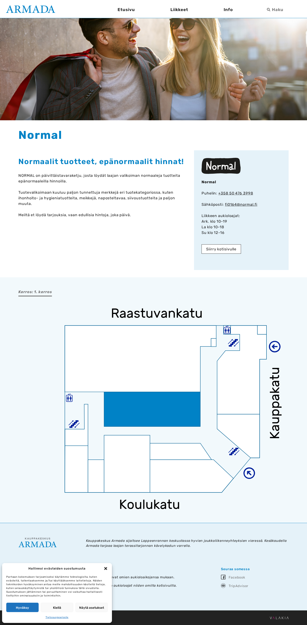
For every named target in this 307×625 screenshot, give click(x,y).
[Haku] (276, 9)
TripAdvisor (238, 586)
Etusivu (126, 10)
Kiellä (57, 608)
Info (228, 10)
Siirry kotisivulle (221, 249)
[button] (106, 568)
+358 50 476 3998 (235, 193)
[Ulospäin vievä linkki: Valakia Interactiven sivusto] (279, 618)
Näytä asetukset (91, 608)
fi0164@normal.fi (241, 204)
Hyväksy (22, 608)
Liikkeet (179, 10)
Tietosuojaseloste (57, 617)
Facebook (237, 577)
